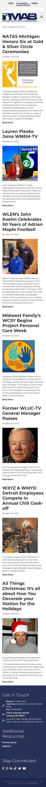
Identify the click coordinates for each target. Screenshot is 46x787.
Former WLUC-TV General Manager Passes (21, 413)
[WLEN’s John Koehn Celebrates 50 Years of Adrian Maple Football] (20, 256)
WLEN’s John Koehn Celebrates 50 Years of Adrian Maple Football (22, 222)
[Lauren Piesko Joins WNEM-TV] (20, 163)
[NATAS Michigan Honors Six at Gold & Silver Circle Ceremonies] (20, 74)
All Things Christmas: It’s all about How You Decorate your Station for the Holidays (21, 596)
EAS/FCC (6, 746)
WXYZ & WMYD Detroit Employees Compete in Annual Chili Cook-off (23, 498)
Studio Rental (23, 5)
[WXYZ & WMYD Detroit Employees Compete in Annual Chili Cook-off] (20, 535)
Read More (7, 123)
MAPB (35, 3)
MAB (10, 3)
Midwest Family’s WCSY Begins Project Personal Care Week (21, 323)
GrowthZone (32, 783)
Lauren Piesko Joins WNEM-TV (20, 134)
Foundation (22, 3)
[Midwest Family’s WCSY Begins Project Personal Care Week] (18, 356)
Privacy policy (9, 742)
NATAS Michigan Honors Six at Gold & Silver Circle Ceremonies (22, 44)
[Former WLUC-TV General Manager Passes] (20, 445)
